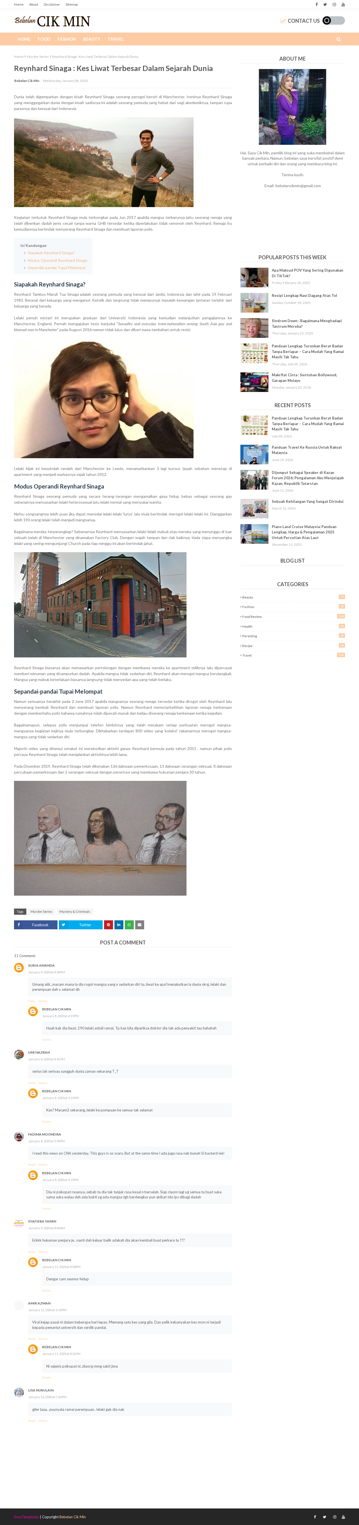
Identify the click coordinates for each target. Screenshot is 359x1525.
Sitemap (72, 4)
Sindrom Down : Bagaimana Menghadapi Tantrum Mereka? (307, 323)
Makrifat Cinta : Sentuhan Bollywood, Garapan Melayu (304, 378)
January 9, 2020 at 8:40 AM (46, 1228)
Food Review (293, 616)
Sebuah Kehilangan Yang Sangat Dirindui (308, 501)
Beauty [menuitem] (91, 39)
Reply (32, 1001)
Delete (42, 1001)
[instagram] (334, 4)
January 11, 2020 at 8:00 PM (61, 1267)
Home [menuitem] (24, 39)
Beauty (293, 597)
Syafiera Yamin (42, 1221)
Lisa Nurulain (41, 1390)
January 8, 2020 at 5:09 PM (46, 1141)
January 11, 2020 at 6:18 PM (47, 1310)
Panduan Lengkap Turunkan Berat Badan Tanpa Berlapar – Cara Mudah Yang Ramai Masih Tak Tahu (308, 351)
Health (293, 626)
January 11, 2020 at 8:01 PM (61, 1354)
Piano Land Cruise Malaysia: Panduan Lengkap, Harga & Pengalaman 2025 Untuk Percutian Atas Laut (304, 532)
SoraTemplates (26, 1517)
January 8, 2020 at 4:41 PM (46, 1059)
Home (19, 4)
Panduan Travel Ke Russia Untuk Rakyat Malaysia (307, 450)
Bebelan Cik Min (26, 81)
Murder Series (38, 56)
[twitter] (325, 4)
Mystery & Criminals (74, 911)
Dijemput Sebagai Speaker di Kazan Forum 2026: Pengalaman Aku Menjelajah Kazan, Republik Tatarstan (308, 478)
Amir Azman (39, 1303)
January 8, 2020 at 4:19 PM (60, 1016)
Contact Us (304, 21)
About (33, 4)
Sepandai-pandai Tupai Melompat (56, 267)
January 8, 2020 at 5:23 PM (60, 1098)
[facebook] (316, 4)
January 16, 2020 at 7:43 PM (47, 1397)
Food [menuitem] (44, 39)
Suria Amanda (41, 965)
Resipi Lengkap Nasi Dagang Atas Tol (304, 295)
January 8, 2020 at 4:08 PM (46, 972)
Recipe (293, 645)
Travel (293, 655)
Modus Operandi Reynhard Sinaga (57, 260)
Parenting (293, 636)
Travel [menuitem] (116, 39)
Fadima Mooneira (44, 1134)
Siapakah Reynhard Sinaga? (51, 252)
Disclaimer (52, 4)
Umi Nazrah (39, 1052)
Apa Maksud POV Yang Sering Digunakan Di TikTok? (307, 273)
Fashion (293, 606)
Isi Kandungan (33, 245)
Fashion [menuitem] (66, 39)
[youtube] (342, 4)
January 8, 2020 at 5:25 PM (60, 1180)
